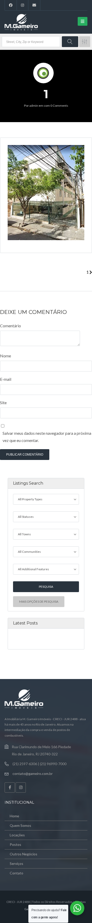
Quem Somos (20, 825)
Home (14, 816)
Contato (16, 873)
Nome (5, 355)
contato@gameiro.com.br (33, 773)
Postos (15, 844)
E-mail (5, 379)
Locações (17, 835)
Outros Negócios (23, 854)
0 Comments (59, 105)
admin (33, 105)
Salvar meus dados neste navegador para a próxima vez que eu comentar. (47, 437)
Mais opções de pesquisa (38, 601)
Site (3, 402)
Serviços (16, 863)
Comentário (10, 325)
